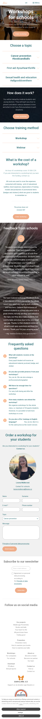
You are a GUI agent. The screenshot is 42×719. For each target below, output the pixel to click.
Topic (4, 514)
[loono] (10, 3)
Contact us (31, 671)
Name (4, 496)
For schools (11, 658)
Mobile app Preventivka (21, 625)
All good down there (21, 632)
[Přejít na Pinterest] (21, 616)
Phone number (27, 505)
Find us (30, 669)
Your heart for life (21, 630)
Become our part (29, 658)
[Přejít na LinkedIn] (34, 611)
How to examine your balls (21, 648)
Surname (25, 496)
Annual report (10, 669)
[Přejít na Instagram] (14, 611)
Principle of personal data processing (15, 544)
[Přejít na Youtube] (21, 611)
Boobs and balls (21, 627)
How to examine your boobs (21, 645)
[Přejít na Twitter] (27, 611)
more (21, 704)
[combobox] (21, 518)
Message (5, 524)
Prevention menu (21, 643)
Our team (31, 661)
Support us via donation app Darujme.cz (21, 685)
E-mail (5, 505)
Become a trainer (31, 656)
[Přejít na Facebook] (7, 611)
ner (36, 658)
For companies (11, 656)
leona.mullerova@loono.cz (22, 489)
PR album (11, 666)
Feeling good (21, 635)
